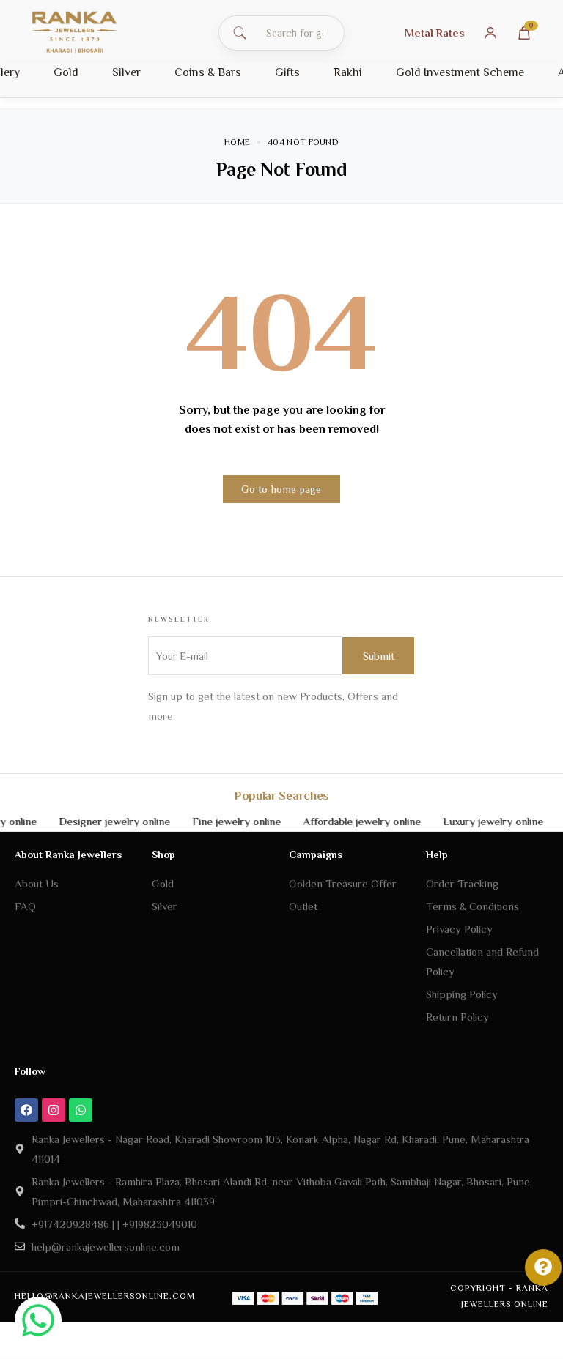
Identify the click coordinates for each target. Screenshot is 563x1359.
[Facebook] (26, 1110)
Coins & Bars (207, 72)
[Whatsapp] (80, 1110)
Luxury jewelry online (482, 821)
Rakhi (348, 72)
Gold (66, 72)
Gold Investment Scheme (460, 72)
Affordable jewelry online (351, 821)
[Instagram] (53, 1110)
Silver (126, 72)
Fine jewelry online (225, 821)
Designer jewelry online (103, 821)
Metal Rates (435, 32)
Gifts (287, 72)
